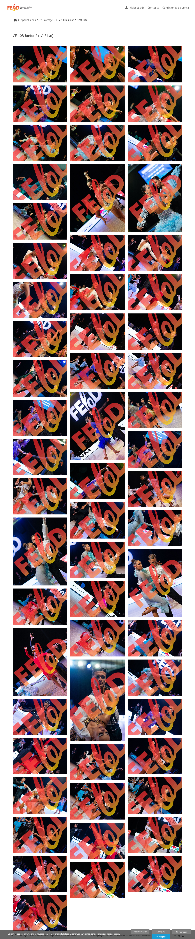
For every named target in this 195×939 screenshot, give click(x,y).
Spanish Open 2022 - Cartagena (38, 20)
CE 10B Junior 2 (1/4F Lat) (73, 20)
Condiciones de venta (175, 7)
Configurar (160, 932)
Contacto (153, 7)
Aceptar (161, 937)
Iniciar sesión (137, 7)
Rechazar (182, 932)
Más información (140, 932)
